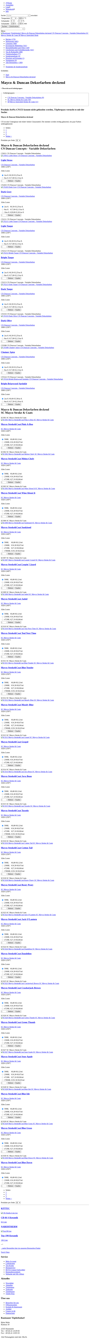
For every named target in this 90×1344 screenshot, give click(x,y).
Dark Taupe (7, 289)
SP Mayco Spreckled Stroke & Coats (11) (23, 102)
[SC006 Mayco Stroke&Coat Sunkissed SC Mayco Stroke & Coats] (26, 523)
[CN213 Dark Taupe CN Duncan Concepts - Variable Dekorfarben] (26, 285)
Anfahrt (8, 1309)
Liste (7, 7)
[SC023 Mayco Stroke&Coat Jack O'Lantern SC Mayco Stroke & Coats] (28, 915)
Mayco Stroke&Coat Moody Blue (17, 704)
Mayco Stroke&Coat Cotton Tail (16, 848)
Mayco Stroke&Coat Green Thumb (18, 1022)
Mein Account (11, 1261)
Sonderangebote (13, 56)
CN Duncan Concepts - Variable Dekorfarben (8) (26, 98)
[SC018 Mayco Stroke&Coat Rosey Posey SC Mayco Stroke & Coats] (27, 880)
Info (7, 11)
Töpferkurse (10, 1292)
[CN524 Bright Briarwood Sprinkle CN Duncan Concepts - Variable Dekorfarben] (32, 379)
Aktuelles (9, 1285)
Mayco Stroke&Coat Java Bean (16, 776)
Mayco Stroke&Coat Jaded (14, 599)
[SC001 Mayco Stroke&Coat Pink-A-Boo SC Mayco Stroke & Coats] (27, 420)
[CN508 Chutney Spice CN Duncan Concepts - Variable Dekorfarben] (27, 348)
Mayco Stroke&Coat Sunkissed (16, 527)
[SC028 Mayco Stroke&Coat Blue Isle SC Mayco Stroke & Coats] (26, 1089)
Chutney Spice (8, 352)
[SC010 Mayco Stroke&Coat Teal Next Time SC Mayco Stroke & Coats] (28, 629)
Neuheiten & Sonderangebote (17, 67)
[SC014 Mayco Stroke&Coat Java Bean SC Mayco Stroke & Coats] (26, 772)
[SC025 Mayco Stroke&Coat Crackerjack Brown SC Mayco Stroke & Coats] (30, 983)
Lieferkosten (10, 1263)
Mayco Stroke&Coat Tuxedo (15, 810)
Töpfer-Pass (10, 1294)
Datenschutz (10, 1313)
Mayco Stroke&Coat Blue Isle (15, 1094)
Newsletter (10, 1283)
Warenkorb (10, 9)
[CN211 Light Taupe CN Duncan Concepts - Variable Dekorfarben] (26, 221)
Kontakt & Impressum (14, 1307)
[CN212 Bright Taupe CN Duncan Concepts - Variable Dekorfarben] (27, 253)
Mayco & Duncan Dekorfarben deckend (21, 77)
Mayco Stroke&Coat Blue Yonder (17, 667)
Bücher (10, 39)
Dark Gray (6, 191)
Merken (10, 181)
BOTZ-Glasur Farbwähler (15, 1270)
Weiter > (9, 136)
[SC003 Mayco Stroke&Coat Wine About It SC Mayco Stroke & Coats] (28, 488)
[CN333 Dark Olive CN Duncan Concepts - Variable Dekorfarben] (26, 316)
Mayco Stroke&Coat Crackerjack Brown (21, 988)
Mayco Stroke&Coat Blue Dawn (16, 1162)
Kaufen (17, 181)
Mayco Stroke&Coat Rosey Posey (17, 885)
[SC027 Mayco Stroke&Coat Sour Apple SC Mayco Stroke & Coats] (27, 1052)
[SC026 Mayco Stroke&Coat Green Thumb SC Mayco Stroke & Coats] (28, 1018)
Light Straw (7, 160)
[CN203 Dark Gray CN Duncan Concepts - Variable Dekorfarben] (26, 187)
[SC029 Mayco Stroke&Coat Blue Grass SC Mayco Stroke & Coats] (27, 1124)
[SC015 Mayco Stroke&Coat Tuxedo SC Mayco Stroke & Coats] (25, 806)
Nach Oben (5, 1252)
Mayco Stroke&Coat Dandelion (16, 953)
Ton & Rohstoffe (14, 52)
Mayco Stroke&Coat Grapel (14, 742)
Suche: (3, 15)
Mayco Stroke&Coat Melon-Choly (17, 458)
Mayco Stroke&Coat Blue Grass (16, 1128)
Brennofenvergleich (13, 1272)
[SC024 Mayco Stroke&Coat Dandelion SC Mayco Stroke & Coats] (26, 949)
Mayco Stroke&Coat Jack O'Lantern (19, 919)
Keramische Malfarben (16, 46)
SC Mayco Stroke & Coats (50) (19, 100)
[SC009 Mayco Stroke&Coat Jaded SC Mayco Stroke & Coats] (25, 594)
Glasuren (11, 44)
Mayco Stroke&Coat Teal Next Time (18, 633)
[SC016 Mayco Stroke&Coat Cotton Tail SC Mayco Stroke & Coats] (27, 843)
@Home (9, 3)
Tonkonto (9, 1289)
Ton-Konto (10, 1266)
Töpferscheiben (13, 54)
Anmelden (9, 5)
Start (7, 75)
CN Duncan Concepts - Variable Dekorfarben (18, 165)
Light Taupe (7, 226)
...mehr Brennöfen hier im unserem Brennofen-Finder (20, 1248)
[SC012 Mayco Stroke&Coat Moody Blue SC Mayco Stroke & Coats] (27, 700)
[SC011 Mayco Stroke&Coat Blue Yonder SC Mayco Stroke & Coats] (27, 663)
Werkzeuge (12, 41)
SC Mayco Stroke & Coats (11, 429)
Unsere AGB (10, 1311)
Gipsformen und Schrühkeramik (20, 50)
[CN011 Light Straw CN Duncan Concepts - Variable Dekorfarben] (26, 156)
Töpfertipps (10, 1287)
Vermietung (11, 60)
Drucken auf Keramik (15, 58)
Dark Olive (6, 320)
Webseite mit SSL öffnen (15, 1274)
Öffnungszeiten (11, 1305)
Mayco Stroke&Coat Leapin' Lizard (18, 564)
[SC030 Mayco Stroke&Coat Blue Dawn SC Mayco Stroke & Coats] (27, 1158)
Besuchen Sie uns (12, 1303)
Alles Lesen (5, 171)
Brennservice (10, 1268)
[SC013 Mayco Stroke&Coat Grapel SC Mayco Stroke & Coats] (25, 737)
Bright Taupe (7, 257)
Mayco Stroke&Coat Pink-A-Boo (17, 424)
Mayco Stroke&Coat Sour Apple (16, 1056)
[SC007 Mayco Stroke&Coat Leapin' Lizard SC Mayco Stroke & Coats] (28, 560)
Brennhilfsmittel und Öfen (17, 48)
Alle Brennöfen (14, 63)
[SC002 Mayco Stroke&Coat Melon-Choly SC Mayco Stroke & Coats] (27, 454)
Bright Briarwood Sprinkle (14, 383)
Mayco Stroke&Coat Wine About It (18, 493)
